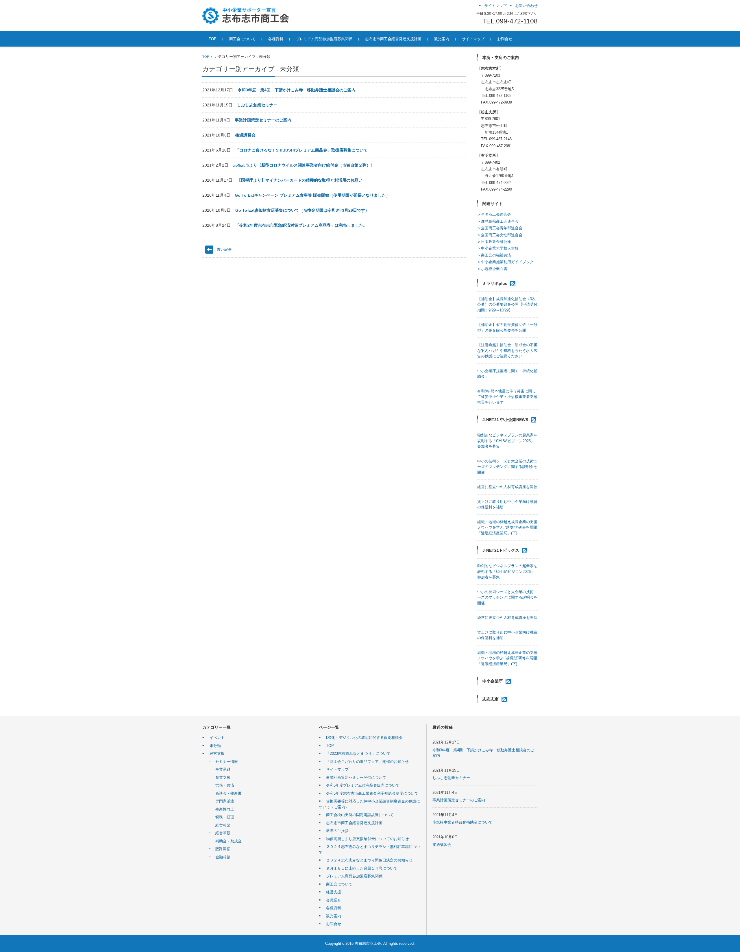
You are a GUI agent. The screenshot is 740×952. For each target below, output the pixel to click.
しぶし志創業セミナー (257, 105)
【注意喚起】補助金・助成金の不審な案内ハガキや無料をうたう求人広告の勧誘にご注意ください (507, 350)
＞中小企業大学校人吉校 (498, 248)
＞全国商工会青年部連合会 (499, 228)
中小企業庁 (492, 681)
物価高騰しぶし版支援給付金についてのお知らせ (367, 839)
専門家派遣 (224, 801)
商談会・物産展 (228, 793)
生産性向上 (224, 809)
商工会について (339, 884)
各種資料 (333, 908)
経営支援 (217, 753)
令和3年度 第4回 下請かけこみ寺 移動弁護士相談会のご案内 (297, 90)
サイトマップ (337, 769)
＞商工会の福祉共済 (494, 255)
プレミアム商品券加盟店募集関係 (354, 876)
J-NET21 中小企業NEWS (505, 419)
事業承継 (222, 769)
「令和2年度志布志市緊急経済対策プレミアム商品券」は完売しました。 (301, 225)
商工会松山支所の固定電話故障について (360, 815)
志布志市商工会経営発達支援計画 (354, 823)
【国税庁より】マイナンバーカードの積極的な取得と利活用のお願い (299, 180)
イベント (217, 737)
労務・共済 (224, 785)
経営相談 (222, 825)
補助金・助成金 (228, 841)
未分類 (215, 745)
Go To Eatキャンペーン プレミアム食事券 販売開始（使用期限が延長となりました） (312, 195)
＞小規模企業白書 (492, 269)
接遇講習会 (245, 135)
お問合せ (333, 924)
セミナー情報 (226, 761)
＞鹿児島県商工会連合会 (498, 221)
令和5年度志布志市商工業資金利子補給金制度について (372, 793)
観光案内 (333, 916)
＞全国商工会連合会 (494, 214)
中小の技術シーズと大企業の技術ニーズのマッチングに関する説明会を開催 (507, 467)
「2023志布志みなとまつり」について (358, 753)
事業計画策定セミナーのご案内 (263, 120)
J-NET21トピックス (500, 550)
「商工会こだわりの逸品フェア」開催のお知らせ (367, 761)
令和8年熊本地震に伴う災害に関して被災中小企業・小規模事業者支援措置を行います (507, 397)
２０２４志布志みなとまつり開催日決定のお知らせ (369, 860)
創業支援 (222, 777)
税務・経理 (224, 817)
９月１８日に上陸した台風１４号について (361, 868)
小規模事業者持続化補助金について (462, 822)
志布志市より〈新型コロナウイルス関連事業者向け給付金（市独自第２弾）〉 (304, 165)
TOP (205, 56)
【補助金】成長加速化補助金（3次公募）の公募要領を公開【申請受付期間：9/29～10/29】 (507, 304)
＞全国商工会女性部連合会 (499, 235)
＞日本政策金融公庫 (494, 241)
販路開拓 (222, 849)
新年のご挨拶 (337, 831)
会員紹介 (333, 900)
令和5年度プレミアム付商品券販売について (362, 785)
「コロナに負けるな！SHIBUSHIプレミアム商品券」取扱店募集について (301, 150)
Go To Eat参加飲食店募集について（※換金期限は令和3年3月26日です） (302, 210)
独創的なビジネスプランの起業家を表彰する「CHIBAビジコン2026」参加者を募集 (507, 441)
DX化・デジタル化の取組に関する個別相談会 (364, 737)
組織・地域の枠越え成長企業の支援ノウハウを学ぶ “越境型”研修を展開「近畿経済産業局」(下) (507, 527)
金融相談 (222, 857)
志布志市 (490, 699)
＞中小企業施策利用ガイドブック (505, 262)
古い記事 (224, 249)
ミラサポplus (494, 283)
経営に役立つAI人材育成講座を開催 (507, 487)
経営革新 (222, 833)
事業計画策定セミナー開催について (356, 777)
